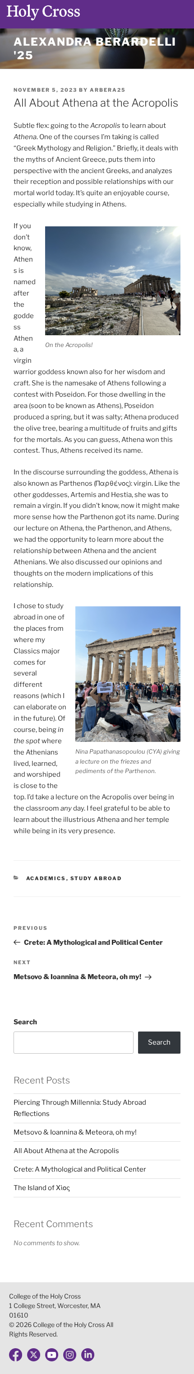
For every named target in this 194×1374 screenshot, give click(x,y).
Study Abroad (96, 878)
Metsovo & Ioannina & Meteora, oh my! (75, 1132)
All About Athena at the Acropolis (67, 1151)
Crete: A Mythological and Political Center (80, 1169)
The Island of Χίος (42, 1188)
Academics (46, 878)
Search (25, 1022)
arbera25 (108, 90)
